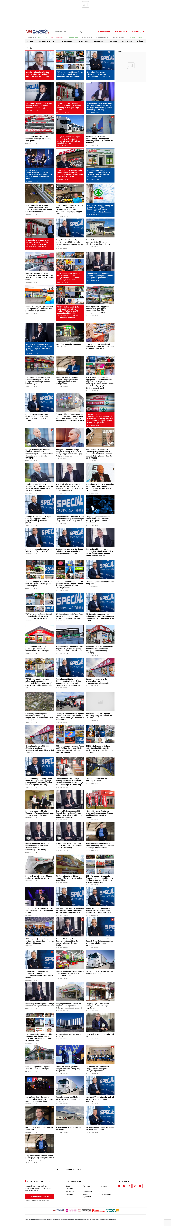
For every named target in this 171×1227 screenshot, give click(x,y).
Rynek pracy (83, 41)
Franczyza (127, 41)
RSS (102, 1191)
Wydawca (104, 1186)
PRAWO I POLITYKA (102, 37)
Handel (30, 41)
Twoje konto (70, 1191)
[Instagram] (129, 1186)
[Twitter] (135, 1186)
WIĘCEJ (140, 41)
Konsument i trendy (48, 41)
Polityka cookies (106, 1194)
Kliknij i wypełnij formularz (40, 1196)
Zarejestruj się (87, 1191)
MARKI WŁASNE (87, 37)
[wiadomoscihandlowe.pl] (37, 31)
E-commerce (67, 41)
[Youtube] (140, 1186)
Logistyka (98, 41)
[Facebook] (124, 1186)
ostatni (80, 1169)
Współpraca (86, 1186)
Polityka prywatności (87, 1196)
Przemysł (113, 41)
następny (69, 1169)
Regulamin (69, 1194)
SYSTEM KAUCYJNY (119, 37)
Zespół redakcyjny (69, 1187)
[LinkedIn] (119, 1186)
